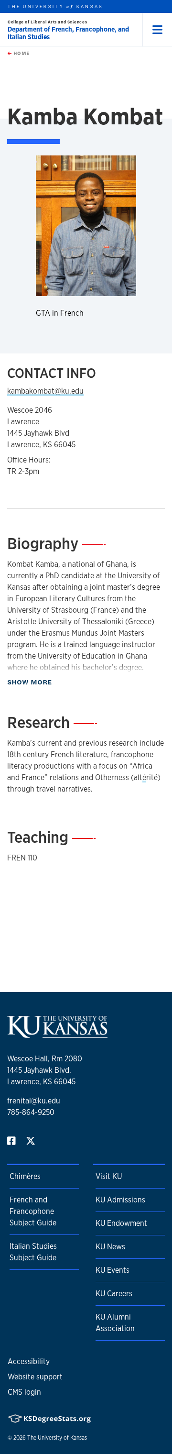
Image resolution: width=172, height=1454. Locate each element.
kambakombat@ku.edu (45, 391)
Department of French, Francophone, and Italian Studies (68, 33)
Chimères (25, 1176)
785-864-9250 (30, 1112)
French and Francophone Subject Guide (33, 1211)
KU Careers (114, 1294)
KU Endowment (121, 1223)
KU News (110, 1247)
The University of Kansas (57, 1438)
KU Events (112, 1270)
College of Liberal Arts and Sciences (47, 22)
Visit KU (109, 1176)
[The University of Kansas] (57, 1034)
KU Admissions (120, 1200)
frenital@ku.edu (33, 1101)
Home (20, 53)
